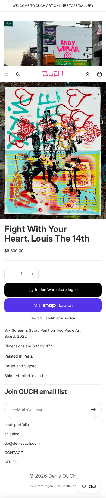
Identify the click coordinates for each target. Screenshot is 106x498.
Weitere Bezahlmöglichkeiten (53, 318)
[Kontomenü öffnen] (87, 74)
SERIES (10, 461)
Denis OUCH (62, 476)
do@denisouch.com (22, 443)
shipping (12, 433)
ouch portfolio (16, 424)
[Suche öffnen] (18, 74)
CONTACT (13, 452)
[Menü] (6, 74)
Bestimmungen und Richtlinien (53, 486)
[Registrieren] (93, 409)
